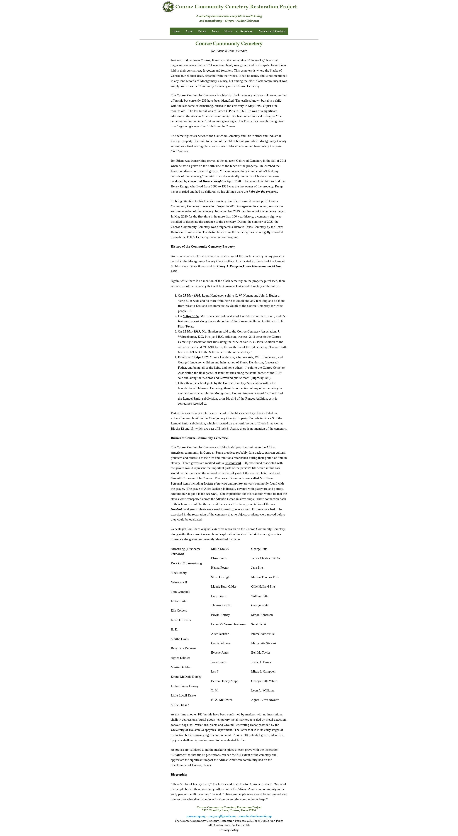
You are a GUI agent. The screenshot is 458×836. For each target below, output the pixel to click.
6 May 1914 (191, 316)
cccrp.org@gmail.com (222, 816)
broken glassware (215, 483)
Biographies (179, 774)
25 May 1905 (191, 295)
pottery (238, 483)
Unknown (178, 755)
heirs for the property (263, 191)
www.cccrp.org (196, 816)
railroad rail (233, 463)
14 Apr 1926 (200, 357)
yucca (194, 509)
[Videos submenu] (237, 31)
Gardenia (177, 509)
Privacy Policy (229, 830)
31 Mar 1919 (191, 331)
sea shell (211, 493)
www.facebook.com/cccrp (255, 816)
